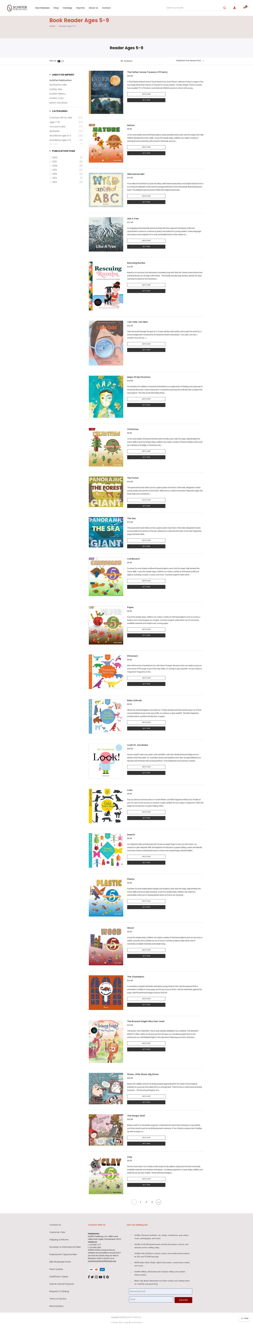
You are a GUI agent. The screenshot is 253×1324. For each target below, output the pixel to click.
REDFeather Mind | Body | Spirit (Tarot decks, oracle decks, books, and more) (162, 1264)
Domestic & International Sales (65, 1247)
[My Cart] (244, 8)
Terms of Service (57, 1299)
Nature (131, 125)
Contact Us (55, 1225)
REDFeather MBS (58, 84)
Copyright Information (133, 1322)
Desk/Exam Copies (58, 1277)
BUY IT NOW (146, 100)
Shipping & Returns (59, 1240)
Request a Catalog (59, 1291)
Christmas (132, 429)
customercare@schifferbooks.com (102, 1261)
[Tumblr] (104, 1277)
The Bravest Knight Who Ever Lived (145, 1021)
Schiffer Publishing (133, 1317)
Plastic (130, 879)
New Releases (42, 7)
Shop (56, 7)
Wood (130, 928)
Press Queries (56, 1269)
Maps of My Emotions (138, 377)
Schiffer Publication (60, 80)
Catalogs (67, 7)
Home (52, 26)
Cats (129, 790)
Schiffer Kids (55, 89)
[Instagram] (96, 1277)
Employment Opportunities (63, 1254)
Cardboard (133, 558)
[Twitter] (92, 1277)
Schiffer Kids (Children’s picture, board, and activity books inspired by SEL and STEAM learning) (161, 1255)
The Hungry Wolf (136, 1115)
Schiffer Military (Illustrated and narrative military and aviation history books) (159, 1273)
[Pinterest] (107, 1277)
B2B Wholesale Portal (60, 1262)
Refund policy (56, 1306)
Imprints (80, 7)
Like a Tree (133, 218)
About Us (93, 7)
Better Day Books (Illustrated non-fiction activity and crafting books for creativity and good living (162, 1282)
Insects (131, 834)
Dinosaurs (132, 656)
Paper (130, 607)
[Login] (234, 8)
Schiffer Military (57, 93)
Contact (106, 7)
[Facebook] (89, 1277)
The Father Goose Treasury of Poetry (147, 72)
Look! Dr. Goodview (137, 745)
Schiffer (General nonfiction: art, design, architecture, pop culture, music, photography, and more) (161, 1236)
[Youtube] (100, 1277)
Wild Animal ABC (136, 174)
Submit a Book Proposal (61, 1284)
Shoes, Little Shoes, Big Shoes (143, 1074)
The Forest (133, 478)
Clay (129, 1157)
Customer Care (57, 1232)
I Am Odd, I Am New (137, 322)
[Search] (224, 8)
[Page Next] (158, 1202)
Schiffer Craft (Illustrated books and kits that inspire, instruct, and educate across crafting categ (161, 1246)
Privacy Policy (117, 1322)
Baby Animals (134, 700)
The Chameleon (135, 976)
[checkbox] (67, 157)
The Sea (131, 518)
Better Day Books (58, 102)
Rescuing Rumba (136, 263)
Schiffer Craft (56, 98)
